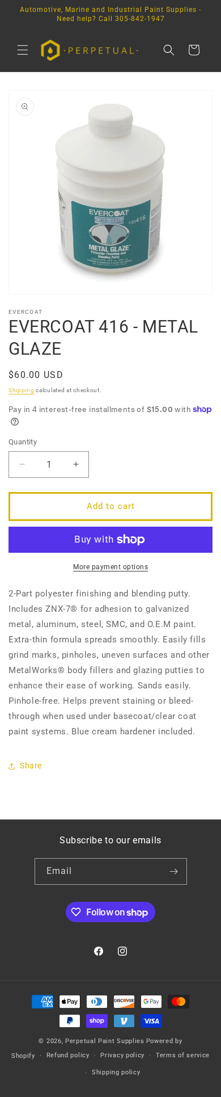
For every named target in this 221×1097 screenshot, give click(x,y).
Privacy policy (122, 1055)
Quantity (22, 442)
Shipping (21, 390)
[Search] (168, 49)
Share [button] (31, 765)
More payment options (110, 567)
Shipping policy (116, 1072)
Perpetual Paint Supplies (104, 1041)
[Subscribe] (174, 871)
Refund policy (68, 1055)
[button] (22, 49)
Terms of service (183, 1055)
